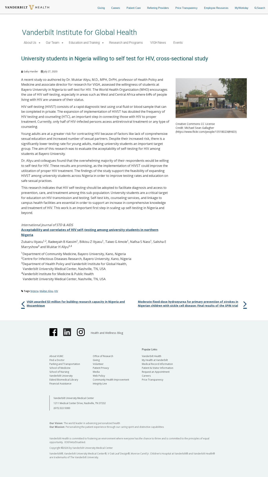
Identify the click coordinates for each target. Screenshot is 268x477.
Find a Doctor (57, 360)
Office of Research (103, 356)
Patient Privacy (101, 368)
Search (261, 7)
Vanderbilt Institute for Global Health (79, 32)
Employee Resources (216, 7)
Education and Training (84, 43)
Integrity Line (100, 383)
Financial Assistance (60, 383)
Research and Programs (126, 43)
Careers (115, 7)
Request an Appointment (156, 371)
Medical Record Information (157, 364)
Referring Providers (158, 7)
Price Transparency (186, 7)
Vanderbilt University (61, 375)
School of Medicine (59, 368)
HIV (56, 291)
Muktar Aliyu (46, 291)
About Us (30, 43)
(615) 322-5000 (62, 408)
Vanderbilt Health (151, 356)
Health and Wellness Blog (107, 333)
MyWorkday (241, 7)
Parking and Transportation (64, 364)
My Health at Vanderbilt (155, 360)
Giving (101, 7)
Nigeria (34, 291)
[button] (39, 42)
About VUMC (56, 356)
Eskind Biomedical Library (63, 379)
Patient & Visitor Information (157, 368)
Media (96, 371)
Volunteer (98, 364)
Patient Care (134, 7)
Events (178, 43)
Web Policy (99, 375)
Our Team (52, 43)
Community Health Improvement (111, 379)
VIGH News (158, 43)
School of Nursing (59, 371)
